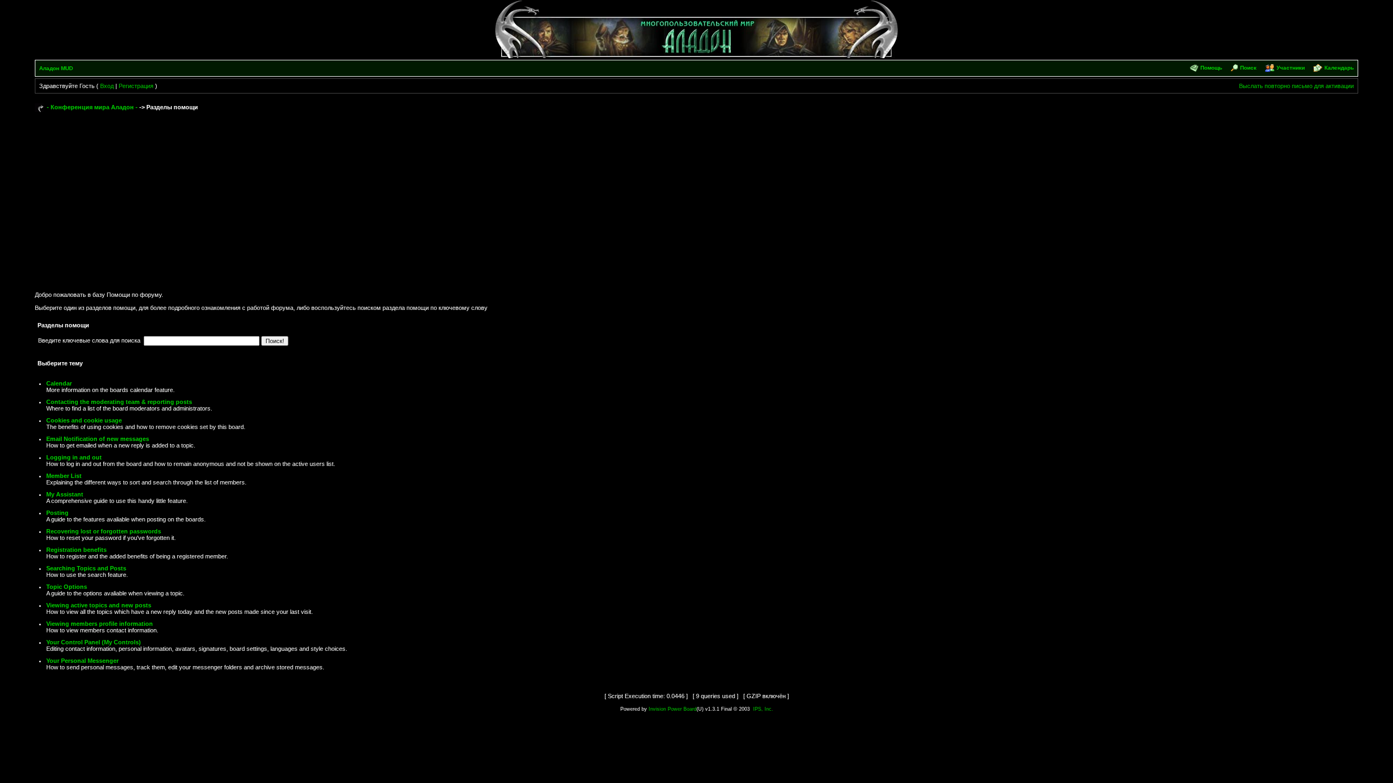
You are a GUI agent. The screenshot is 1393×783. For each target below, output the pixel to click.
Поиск (1248, 68)
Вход (107, 86)
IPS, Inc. (763, 709)
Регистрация (136, 86)
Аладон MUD (56, 68)
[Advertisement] (696, 197)
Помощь (1211, 68)
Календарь (1339, 68)
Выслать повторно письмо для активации (1296, 86)
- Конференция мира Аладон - (92, 107)
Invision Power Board (672, 709)
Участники (1291, 68)
